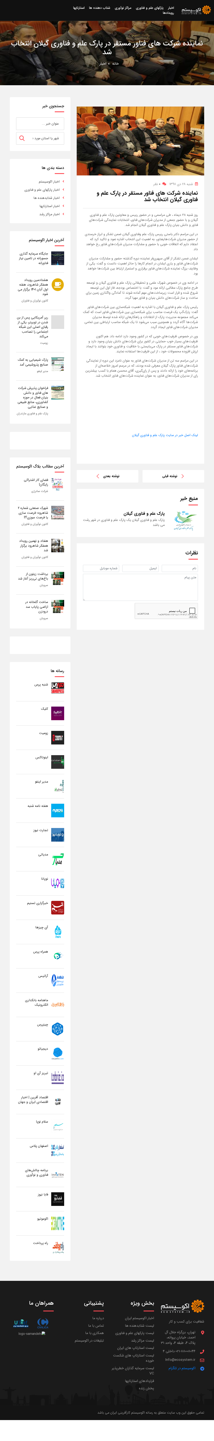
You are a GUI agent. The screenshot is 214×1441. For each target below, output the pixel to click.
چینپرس (42, 1024)
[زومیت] (57, 737)
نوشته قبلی (169, 476)
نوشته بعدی (111, 476)
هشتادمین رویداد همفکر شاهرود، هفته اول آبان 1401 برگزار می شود (33, 287)
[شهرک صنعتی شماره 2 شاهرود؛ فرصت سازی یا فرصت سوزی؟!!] (57, 512)
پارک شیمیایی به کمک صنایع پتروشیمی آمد (33, 362)
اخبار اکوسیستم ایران (139, 1318)
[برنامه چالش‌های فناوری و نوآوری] (57, 1174)
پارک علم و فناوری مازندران (32, 413)
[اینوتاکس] (57, 761)
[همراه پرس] (57, 956)
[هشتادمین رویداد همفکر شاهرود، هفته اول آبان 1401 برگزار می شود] (57, 284)
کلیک (44, 708)
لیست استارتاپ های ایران (135, 1348)
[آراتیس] (57, 980)
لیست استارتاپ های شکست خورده (133, 1358)
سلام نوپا (42, 1121)
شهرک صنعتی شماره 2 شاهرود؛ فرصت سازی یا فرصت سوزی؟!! (33, 512)
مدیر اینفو (42, 371)
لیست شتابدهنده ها (139, 1326)
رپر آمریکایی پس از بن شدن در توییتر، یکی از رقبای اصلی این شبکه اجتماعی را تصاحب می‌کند (32, 327)
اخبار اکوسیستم (49, 181)
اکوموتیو (42, 1218)
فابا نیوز (43, 1194)
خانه (115, 64)
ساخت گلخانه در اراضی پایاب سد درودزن (36, 606)
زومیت (44, 343)
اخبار (102, 64)
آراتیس (43, 976)
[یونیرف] (21, 1323)
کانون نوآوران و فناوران (35, 300)
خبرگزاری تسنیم (37, 903)
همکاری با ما (94, 1333)
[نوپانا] (57, 883)
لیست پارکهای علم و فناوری (134, 1333)
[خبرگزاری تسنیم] (57, 907)
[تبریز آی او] (57, 1077)
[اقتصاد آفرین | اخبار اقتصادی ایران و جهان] (57, 1101)
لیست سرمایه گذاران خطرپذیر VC (133, 1371)
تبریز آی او (41, 1073)
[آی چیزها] (57, 931)
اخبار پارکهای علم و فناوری (42, 189)
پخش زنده (146, 1388)
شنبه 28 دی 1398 (181, 184)
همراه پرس (40, 951)
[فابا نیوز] (57, 1198)
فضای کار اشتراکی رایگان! (36, 482)
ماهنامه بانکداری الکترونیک (36, 1002)
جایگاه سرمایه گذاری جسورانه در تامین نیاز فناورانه (33, 258)
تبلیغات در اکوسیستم (89, 1340)
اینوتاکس (42, 757)
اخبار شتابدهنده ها (46, 198)
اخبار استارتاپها (49, 206)
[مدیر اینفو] (57, 786)
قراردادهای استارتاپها (139, 1381)
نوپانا (44, 878)
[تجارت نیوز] (57, 834)
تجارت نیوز (40, 830)
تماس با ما (96, 1326)
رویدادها (168, 12)
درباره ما (98, 1318)
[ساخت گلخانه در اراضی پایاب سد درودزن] (57, 606)
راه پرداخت (40, 1243)
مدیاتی (43, 854)
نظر (156, 184)
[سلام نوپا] (57, 1126)
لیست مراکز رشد (142, 1340)
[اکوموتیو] (57, 1223)
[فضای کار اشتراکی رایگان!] (57, 484)
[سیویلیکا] (43, 1323)
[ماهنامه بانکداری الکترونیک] (57, 1004)
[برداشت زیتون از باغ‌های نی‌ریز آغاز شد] (57, 578)
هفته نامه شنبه (38, 806)
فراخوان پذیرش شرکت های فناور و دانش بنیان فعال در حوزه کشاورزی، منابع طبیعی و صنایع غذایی (33, 397)
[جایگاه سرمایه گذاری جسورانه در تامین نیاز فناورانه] (57, 258)
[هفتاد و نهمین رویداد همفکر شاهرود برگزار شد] (57, 545)
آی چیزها (41, 927)
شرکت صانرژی (39, 491)
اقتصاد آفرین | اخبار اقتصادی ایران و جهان (33, 1100)
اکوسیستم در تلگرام (182, 1368)
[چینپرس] (57, 1028)
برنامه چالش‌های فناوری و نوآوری (36, 1172)
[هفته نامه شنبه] (57, 810)
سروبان (44, 585)
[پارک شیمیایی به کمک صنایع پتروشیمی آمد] (57, 364)
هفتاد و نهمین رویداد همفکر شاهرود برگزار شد (33, 545)
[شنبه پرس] (57, 689)
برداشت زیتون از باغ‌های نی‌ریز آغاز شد (33, 576)
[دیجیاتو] (57, 1053)
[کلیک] (57, 713)
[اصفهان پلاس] (57, 1150)
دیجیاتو (43, 1048)
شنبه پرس (41, 684)
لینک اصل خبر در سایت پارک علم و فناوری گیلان (165, 435)
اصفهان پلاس (39, 1146)
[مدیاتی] (57, 859)
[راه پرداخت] (57, 1247)
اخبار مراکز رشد (49, 214)
